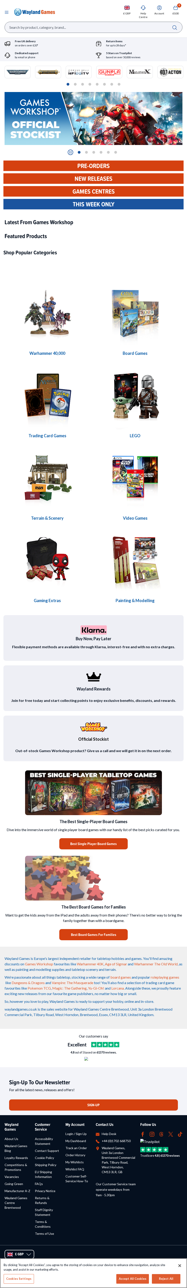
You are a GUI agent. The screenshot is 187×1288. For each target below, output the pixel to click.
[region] (93, 1273)
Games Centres (94, 191)
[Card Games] (47, 396)
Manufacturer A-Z (17, 1191)
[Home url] (34, 12)
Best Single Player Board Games (93, 843)
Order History (75, 1155)
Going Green (14, 1184)
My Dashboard (75, 1141)
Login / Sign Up (76, 1134)
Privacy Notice (45, 1191)
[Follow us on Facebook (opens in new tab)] (142, 1134)
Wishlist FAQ (74, 1169)
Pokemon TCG (39, 988)
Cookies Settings (18, 1278)
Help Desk (109, 1134)
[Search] (174, 27)
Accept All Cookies (132, 1278)
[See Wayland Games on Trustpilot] (105, 1044)
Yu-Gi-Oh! (96, 988)
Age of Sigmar (116, 964)
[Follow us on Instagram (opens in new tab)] (152, 1134)
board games (120, 977)
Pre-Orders (93, 165)
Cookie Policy (44, 1158)
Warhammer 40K (90, 964)
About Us (11, 1139)
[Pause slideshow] (70, 152)
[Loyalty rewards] (93, 676)
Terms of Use (44, 1233)
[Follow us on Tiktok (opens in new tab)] (180, 1134)
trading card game (160, 982)
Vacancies (12, 1177)
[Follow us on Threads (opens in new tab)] (161, 1134)
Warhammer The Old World (156, 964)
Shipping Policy (45, 1165)
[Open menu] (7, 12)
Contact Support (47, 1151)
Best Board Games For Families (93, 934)
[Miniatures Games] (135, 479)
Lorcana (117, 988)
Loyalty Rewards (16, 1158)
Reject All (166, 1278)
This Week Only (93, 204)
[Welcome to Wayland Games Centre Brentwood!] (93, 878)
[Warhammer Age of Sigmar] (47, 561)
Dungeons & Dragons (28, 982)
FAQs (39, 1184)
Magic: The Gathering (69, 988)
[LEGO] (135, 396)
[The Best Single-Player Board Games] (93, 792)
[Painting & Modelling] (135, 561)
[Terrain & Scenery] (47, 479)
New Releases (93, 178)
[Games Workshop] (47, 314)
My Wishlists (74, 1162)
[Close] (180, 1266)
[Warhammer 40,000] (135, 314)
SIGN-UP (93, 1105)
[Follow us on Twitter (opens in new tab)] (170, 1134)
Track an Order (76, 1148)
